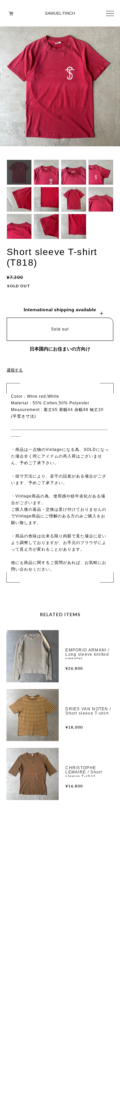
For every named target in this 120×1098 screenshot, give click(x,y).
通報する (15, 370)
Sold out (60, 329)
